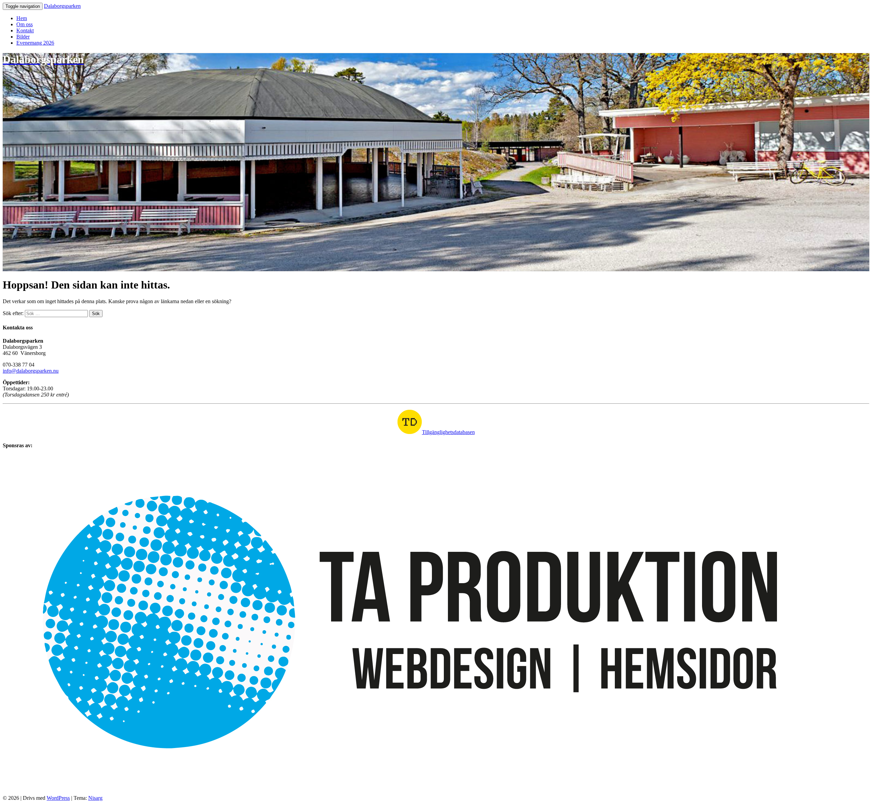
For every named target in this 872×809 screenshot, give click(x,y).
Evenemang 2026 (35, 43)
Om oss (24, 24)
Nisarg (95, 798)
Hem (21, 18)
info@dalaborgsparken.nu (31, 371)
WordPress (58, 798)
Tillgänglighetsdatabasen (448, 432)
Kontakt (25, 30)
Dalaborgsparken (62, 6)
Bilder (23, 37)
